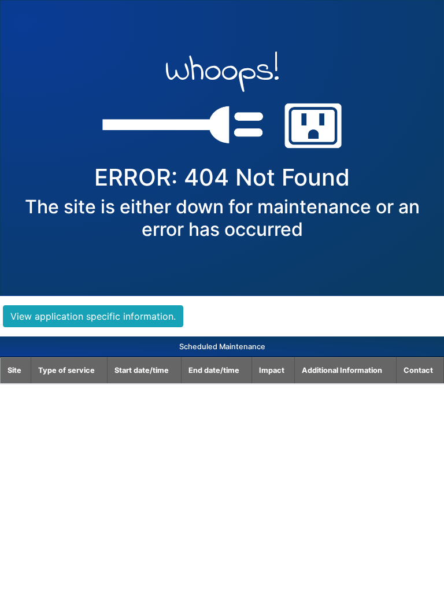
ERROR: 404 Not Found (222, 177)
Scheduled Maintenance (222, 346)
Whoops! (222, 74)
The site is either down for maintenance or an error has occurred (222, 218)
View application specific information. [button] (93, 316)
